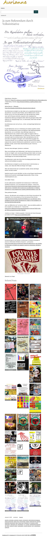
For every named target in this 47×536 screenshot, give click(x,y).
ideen (16, 523)
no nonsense (32, 523)
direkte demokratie (9, 521)
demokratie (25, 520)
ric (24, 524)
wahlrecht (7, 527)
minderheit (26, 523)
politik (36, 523)
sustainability (20, 526)
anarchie (7, 520)
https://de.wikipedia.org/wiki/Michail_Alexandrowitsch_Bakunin (20, 108)
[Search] (36, 11)
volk (33, 526)
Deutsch (21, 517)
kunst (22, 523)
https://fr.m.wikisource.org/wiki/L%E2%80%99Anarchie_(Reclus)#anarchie (29, 100)
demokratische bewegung (34, 520)
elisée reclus (16, 521)
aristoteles (11, 520)
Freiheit (27, 521)
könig (19, 523)
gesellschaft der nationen (35, 521)
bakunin (21, 520)
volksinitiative (37, 526)
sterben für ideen (13, 526)
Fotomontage (22, 521)
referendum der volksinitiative (16, 524)
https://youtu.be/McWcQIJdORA (22, 214)
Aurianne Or (3, 15)
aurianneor (16, 520)
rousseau (27, 524)
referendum (7, 524)
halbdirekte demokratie (10, 523)
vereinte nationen (27, 526)
